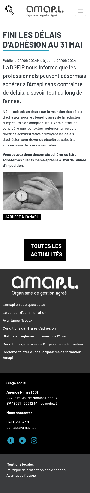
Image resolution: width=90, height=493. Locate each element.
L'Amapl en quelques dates (24, 304)
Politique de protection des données (36, 469)
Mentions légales (20, 464)
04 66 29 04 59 (17, 422)
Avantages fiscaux (17, 320)
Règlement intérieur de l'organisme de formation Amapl (42, 355)
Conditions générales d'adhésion (29, 328)
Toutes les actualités (46, 250)
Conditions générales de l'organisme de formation (43, 344)
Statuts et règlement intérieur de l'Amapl (36, 336)
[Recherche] (9, 11)
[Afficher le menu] (80, 11)
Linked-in (24, 440)
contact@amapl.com (22, 427)
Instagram (35, 440)
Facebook (12, 440)
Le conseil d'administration (24, 312)
